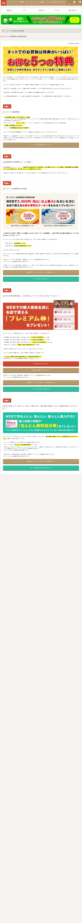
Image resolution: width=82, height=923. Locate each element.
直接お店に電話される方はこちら (41, 370)
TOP (3, 31)
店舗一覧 (9, 10)
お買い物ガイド (73, 10)
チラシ (25, 10)
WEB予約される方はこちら (41, 363)
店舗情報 (21, 2)
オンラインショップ (31, 2)
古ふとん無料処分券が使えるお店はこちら (41, 468)
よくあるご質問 (51, 2)
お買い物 (41, 10)
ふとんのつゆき (3, 3)
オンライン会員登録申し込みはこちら (41, 145)
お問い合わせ (62, 2)
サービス (57, 10)
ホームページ (11, 2)
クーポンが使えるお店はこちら (41, 279)
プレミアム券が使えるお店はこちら (41, 389)
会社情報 (41, 2)
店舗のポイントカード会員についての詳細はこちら (41, 272)
